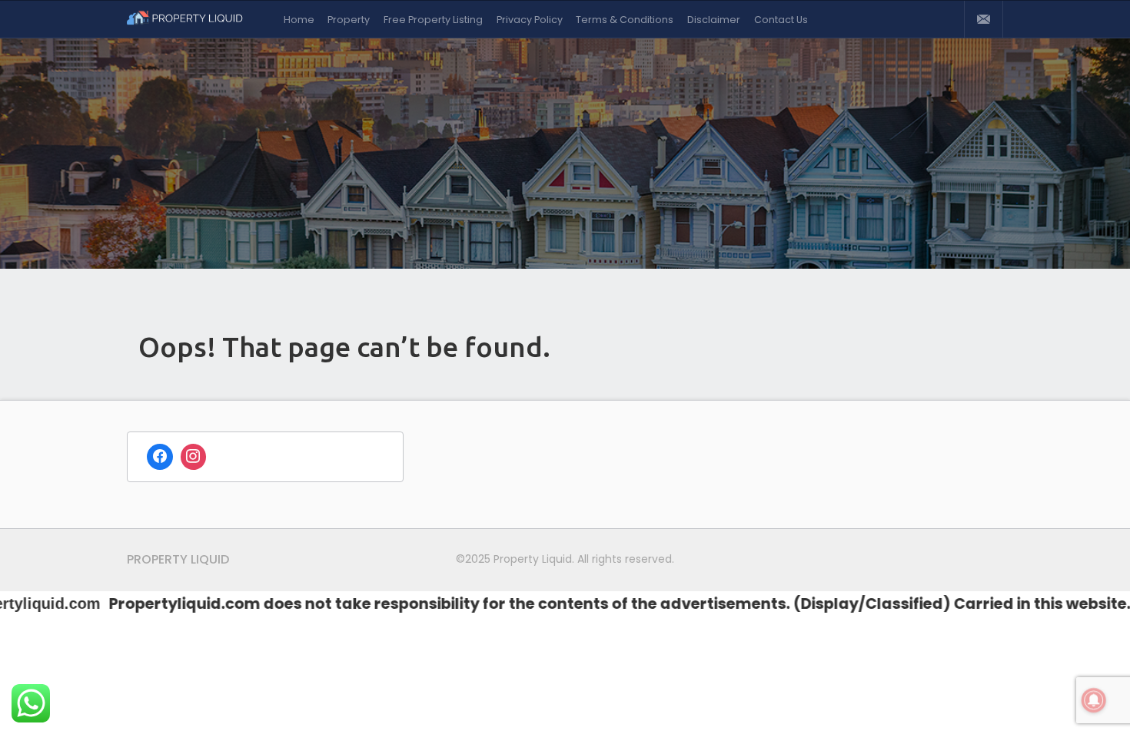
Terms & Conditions (624, 19)
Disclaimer (713, 19)
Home (299, 19)
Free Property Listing (433, 19)
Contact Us (781, 19)
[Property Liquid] (192, 19)
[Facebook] (160, 457)
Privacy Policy (530, 19)
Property (348, 19)
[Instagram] (194, 457)
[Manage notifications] (1094, 700)
